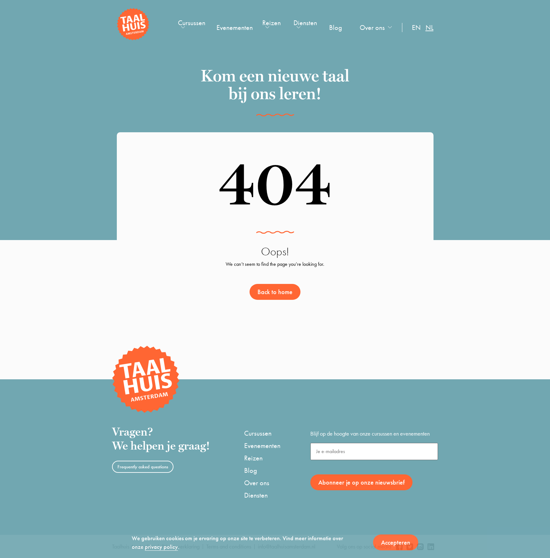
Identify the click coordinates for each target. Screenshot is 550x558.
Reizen (271, 22)
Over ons (372, 27)
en (416, 27)
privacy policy (161, 546)
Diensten (305, 22)
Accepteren (395, 542)
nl (430, 27)
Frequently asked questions (142, 467)
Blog (335, 27)
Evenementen (234, 27)
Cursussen (191, 22)
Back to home (275, 292)
